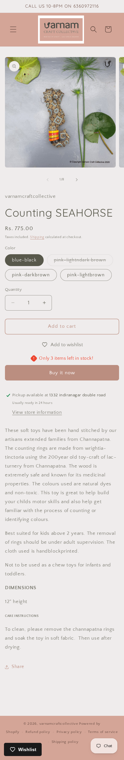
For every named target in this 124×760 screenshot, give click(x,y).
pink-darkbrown (31, 275)
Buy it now (62, 373)
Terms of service (103, 732)
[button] (13, 29)
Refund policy (37, 732)
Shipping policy (65, 742)
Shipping (37, 237)
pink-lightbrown (86, 275)
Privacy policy (69, 732)
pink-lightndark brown (83, 261)
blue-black (24, 260)
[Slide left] (47, 179)
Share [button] (18, 666)
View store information (37, 412)
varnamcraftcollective (58, 724)
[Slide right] (76, 179)
